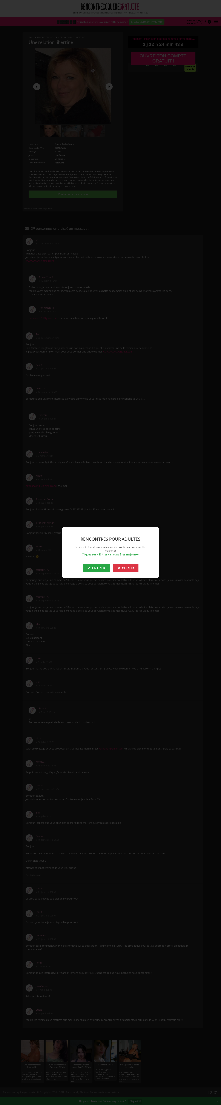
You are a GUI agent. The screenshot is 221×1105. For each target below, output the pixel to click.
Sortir (128, 568)
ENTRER (98, 568)
